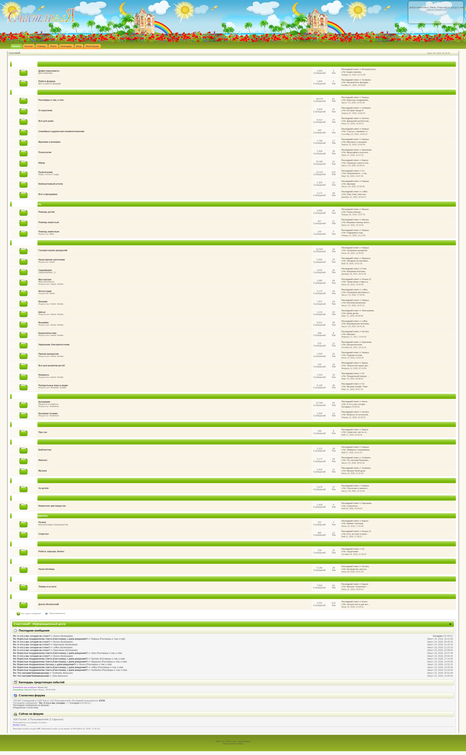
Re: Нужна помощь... (352, 212)
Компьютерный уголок (50, 184)
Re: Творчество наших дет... (356, 365)
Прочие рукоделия (48, 354)
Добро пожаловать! (49, 71)
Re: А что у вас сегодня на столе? (31, 636)
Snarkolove (54, 406)
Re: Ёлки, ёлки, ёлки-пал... (355, 194)
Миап (52, 234)
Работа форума (46, 81)
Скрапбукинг (45, 270)
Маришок (366, 258)
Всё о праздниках (48, 194)
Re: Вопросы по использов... (356, 414)
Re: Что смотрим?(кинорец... (356, 460)
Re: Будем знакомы (352, 72)
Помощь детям (46, 212)
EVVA (102, 700)
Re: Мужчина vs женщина (355, 142)
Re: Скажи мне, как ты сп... (355, 432)
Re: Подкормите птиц (353, 233)
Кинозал (42, 460)
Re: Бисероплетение (352, 345)
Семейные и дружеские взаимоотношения (61, 131)
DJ (363, 171)
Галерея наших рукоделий (52, 250)
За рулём (43, 488)
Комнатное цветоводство (52, 506)
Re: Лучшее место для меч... (356, 604)
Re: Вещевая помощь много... (357, 222)
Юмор (41, 163)
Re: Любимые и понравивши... (357, 450)
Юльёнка (55, 388)
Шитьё (42, 312)
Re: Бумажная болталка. (354, 271)
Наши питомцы (46, 569)
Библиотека (44, 449)
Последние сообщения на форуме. (31, 705)
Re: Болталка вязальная (354, 303)
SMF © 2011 (231, 741)
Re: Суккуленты (350, 506)
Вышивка (43, 322)
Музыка (42, 470)
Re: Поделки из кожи (352, 355)
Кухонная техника (48, 413)
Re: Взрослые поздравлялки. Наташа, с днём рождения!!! (44, 664)
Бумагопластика (47, 333)
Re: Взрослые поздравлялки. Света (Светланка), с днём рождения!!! (50, 639)
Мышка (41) (43, 687)
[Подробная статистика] (25, 707)
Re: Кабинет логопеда (353, 523)
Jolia (93, 653)
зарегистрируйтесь (436, 9)
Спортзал (43, 534)
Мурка (365, 363)
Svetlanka (366, 80)
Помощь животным (48, 231)
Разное (42, 522)
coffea (364, 191)
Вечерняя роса (369, 69)
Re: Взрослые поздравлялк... (356, 100)
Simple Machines (244, 741)
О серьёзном (45, 110)
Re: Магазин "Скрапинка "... (355, 587)
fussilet (240, 744)
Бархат (365, 160)
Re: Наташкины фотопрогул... (357, 292)
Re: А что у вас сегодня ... (355, 404)
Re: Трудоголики (350, 551)
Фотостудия (45, 291)
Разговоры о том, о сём (51, 100)
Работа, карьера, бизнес (51, 551)
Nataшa (365, 97)
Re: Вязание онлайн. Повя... (356, 386)
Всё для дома (46, 121)
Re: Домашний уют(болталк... (356, 121)
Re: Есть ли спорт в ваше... (355, 534)
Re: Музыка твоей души (354, 471)
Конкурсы (43, 375)
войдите (455, 7)
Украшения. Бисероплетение (54, 344)
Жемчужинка (368, 310)
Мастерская (44, 279)
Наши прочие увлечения (51, 259)
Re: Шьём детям (350, 313)
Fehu (364, 269)
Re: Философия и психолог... (356, 152)
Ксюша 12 (366, 279)
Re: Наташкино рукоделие (355, 250)
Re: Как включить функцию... (356, 82)
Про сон (42, 432)
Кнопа (364, 401)
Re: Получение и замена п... (356, 488)
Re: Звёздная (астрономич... (356, 261)
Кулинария (44, 402)
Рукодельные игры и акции (53, 385)
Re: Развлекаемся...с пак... (355, 173)
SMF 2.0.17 (220, 741)
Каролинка (367, 150)
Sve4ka (60, 284)
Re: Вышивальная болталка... (356, 324)
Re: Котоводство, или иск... (355, 569)
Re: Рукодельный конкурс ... (356, 376)
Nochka (365, 118)
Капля (52, 262)
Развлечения (45, 172)
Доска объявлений (48, 604)
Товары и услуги (47, 586)
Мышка (365, 209)
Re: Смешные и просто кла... (356, 163)
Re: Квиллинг (349, 334)
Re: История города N (353, 110)
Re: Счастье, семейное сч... (356, 131)
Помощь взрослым (48, 222)
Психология (44, 152)
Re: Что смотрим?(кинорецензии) (31, 673)
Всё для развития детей (51, 365)
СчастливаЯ (14, 53)
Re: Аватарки (349, 184)
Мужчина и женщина (49, 142)
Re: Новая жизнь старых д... (356, 282)
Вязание (43, 301)
